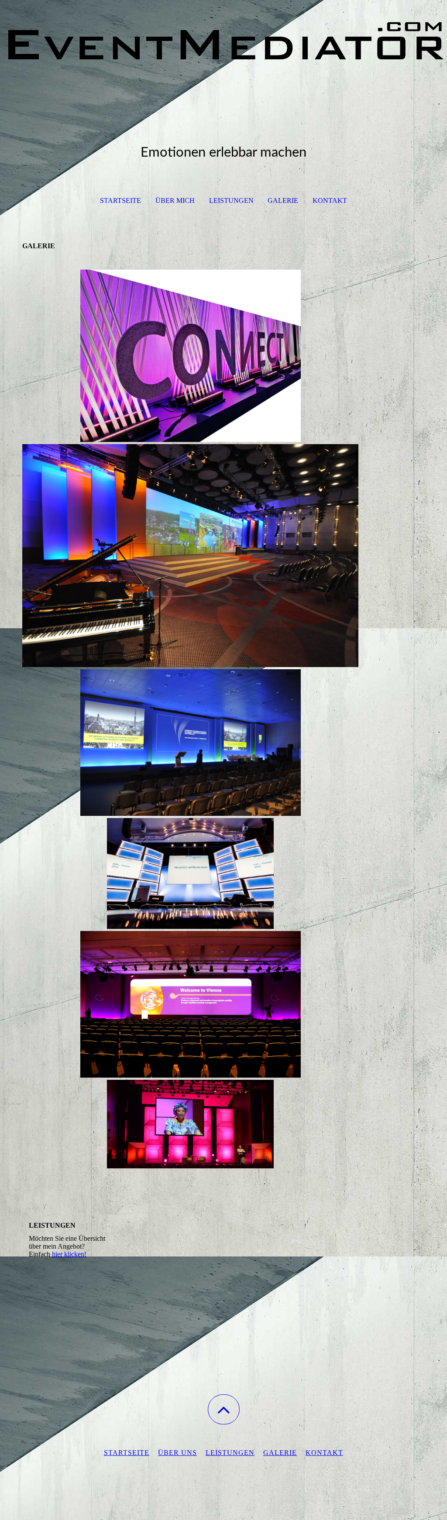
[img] (223, 43)
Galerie (283, 200)
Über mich (175, 200)
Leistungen (231, 200)
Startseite (120, 200)
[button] (224, 1409)
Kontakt (330, 200)
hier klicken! (69, 1254)
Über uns (177, 1452)
